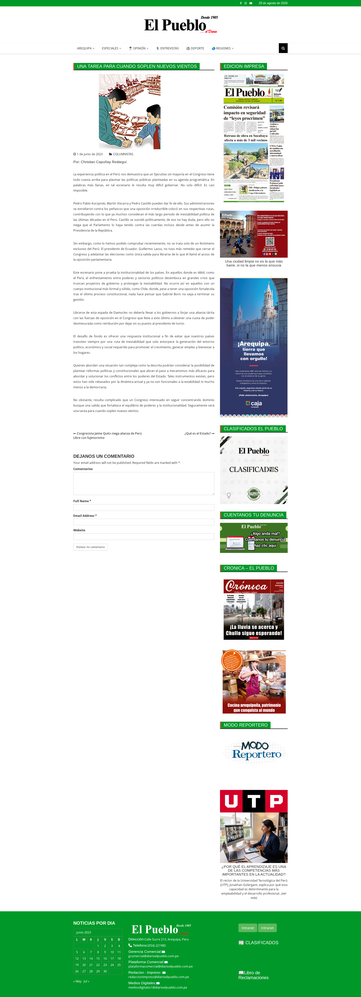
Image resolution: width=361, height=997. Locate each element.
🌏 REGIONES (221, 48)
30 (105, 971)
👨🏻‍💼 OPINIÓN (137, 48)
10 (112, 952)
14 (91, 958)
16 (105, 958)
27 (84, 971)
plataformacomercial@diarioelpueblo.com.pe (160, 966)
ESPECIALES (110, 48)
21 (91, 965)
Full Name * (82, 501)
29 (98, 971)
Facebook (241, 3)
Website (79, 530)
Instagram (245, 3)
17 (112, 958)
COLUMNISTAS (123, 154)
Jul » (86, 981)
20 (84, 965)
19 (77, 965)
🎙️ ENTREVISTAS (167, 48)
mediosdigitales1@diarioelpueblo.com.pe (157, 987)
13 (84, 958)
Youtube (251, 3)
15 (98, 958)
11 (119, 952)
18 (119, 958)
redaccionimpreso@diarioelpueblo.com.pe (158, 977)
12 (77, 958)
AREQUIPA (84, 48)
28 (91, 971)
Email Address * (85, 516)
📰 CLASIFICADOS (258, 942)
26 (77, 971)
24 (112, 965)
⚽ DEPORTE (195, 48)
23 (105, 965)
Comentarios (83, 469)
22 (98, 965)
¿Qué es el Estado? (198, 433)
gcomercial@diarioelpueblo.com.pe (153, 956)
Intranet (248, 928)
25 (119, 965)
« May (77, 981)
